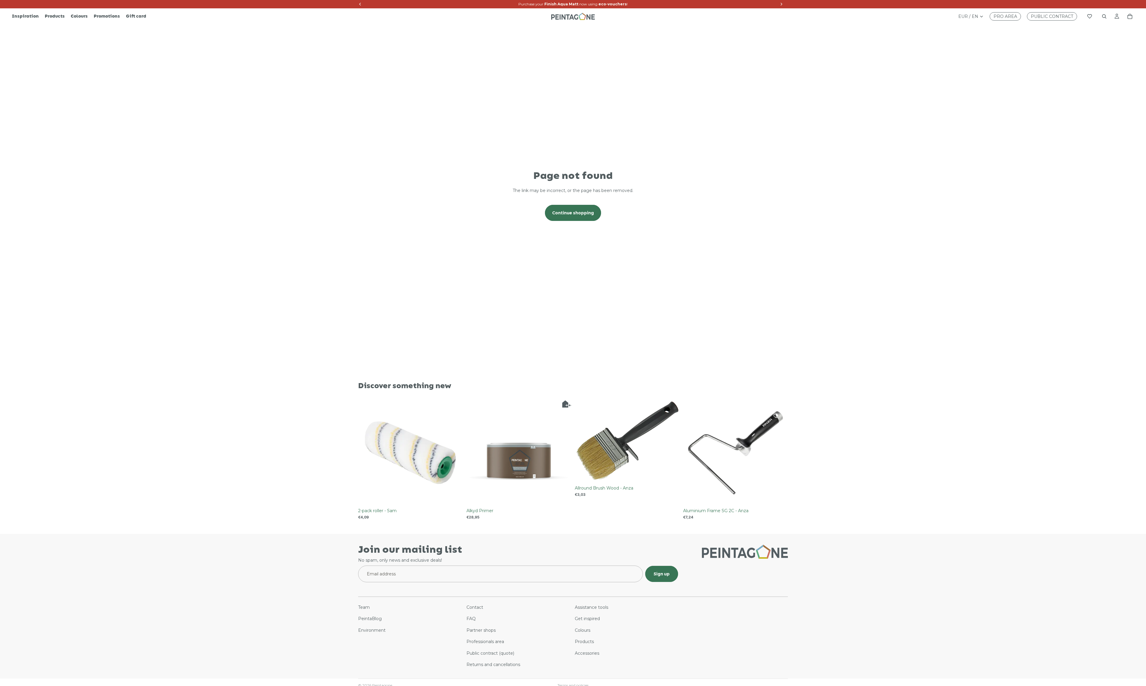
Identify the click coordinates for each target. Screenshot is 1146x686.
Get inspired (587, 618)
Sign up (662, 573)
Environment (372, 630)
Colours (582, 630)
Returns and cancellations (493, 664)
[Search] (1104, 16)
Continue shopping (573, 213)
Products (584, 641)
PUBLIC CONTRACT (1052, 16)
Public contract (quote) (490, 653)
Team (364, 607)
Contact (474, 607)
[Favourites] (1089, 16)
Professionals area (485, 641)
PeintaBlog (370, 618)
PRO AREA (1005, 16)
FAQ (471, 618)
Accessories (587, 653)
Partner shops (481, 630)
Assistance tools (591, 607)
